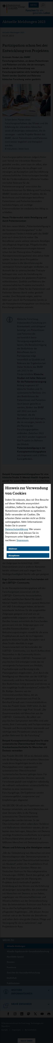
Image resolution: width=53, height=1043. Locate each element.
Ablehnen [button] (12, 548)
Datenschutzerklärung (16, 529)
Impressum (22, 540)
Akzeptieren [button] (13, 555)
